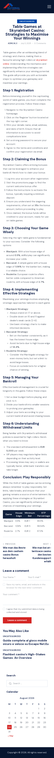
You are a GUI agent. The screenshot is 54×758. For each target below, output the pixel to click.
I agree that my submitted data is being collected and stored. (25, 610)
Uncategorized (27, 21)
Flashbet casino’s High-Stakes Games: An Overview (24, 656)
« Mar (11, 735)
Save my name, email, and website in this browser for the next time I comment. (26, 586)
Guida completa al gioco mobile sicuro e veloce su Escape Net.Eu (26, 642)
